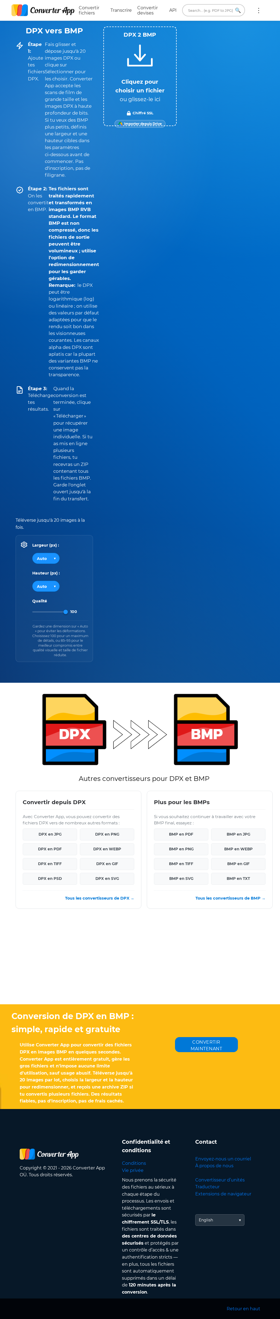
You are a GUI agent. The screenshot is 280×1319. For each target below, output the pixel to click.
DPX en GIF (107, 864)
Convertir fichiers (89, 10)
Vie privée (133, 1170)
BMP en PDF (181, 834)
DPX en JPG (50, 834)
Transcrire (121, 10)
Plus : (258, 10)
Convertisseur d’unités (220, 1180)
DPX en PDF (50, 849)
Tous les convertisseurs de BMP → (231, 898)
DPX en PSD (50, 879)
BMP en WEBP (238, 849)
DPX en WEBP (107, 849)
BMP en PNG (181, 849)
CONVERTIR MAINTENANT (206, 1045)
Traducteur (207, 1186)
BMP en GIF (238, 864)
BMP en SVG (181, 879)
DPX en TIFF (50, 864)
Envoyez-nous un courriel (223, 1159)
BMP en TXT (238, 879)
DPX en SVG (107, 879)
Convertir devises (147, 10)
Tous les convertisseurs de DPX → (99, 898)
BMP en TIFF (181, 864)
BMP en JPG (238, 834)
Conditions (134, 1163)
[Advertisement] (140, 960)
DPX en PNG (107, 834)
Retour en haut (243, 1308)
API (173, 10)
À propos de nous (214, 1165)
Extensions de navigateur (223, 1194)
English (206, 1220)
